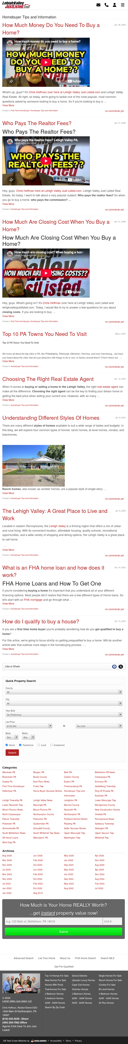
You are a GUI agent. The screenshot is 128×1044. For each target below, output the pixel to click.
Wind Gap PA (8, 842)
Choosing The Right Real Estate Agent (48, 378)
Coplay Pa (7, 781)
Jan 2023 (7, 888)
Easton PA (69, 781)
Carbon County (71, 776)
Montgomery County (105, 804)
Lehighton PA (70, 800)
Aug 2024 (99, 878)
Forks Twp (38, 786)
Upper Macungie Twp (74, 832)
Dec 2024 (99, 874)
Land (43, 745)
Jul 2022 (99, 888)
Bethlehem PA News (105, 772)
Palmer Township (10, 818)
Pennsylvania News (104, 818)
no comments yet (114, 111)
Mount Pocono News (12, 809)
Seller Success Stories (75, 828)
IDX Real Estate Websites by (16, 1040)
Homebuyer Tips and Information (44, 110)
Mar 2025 (7, 874)
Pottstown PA (8, 823)
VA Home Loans (10, 837)
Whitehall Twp (102, 837)
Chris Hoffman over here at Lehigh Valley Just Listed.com (64, 92)
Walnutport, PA (40, 837)
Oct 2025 (37, 864)
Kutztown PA (101, 795)
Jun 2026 (37, 855)
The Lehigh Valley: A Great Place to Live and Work (54, 514)
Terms (68, 1040)
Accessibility (56, 1040)
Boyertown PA (9, 776)
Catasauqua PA (102, 776)
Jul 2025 (6, 869)
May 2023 (69, 883)
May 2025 (69, 869)
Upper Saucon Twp (104, 832)
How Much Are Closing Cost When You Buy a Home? (56, 225)
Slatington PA (101, 828)
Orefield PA (100, 814)
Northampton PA (72, 814)
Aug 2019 (38, 892)
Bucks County (40, 776)
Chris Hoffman (52, 303)
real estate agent (107, 387)
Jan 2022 (7, 892)
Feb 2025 (38, 874)
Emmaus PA (101, 781)
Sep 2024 (69, 878)
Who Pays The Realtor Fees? (36, 123)
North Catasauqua (11, 814)
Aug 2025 (99, 864)
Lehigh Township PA (12, 800)
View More (8, 105)
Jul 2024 (6, 883)
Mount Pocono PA (42, 809)
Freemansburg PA (73, 786)
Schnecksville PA (10, 828)
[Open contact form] (98, 4)
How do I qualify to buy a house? (40, 621)
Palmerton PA (40, 818)
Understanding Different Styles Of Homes (50, 417)
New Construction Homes (107, 809)
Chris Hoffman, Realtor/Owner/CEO (19, 1007)
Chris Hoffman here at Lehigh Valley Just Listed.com (48, 191)
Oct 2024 (37, 878)
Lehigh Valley (57, 526)
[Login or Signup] (114, 4)
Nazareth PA (70, 809)
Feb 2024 (38, 883)
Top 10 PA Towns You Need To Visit (44, 333)
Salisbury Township (104, 823)
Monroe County (71, 804)
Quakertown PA (41, 823)
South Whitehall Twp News (46, 832)
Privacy (78, 1040)
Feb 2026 (38, 860)
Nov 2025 (7, 864)
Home (12, 745)
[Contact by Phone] (106, 4)
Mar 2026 (7, 860)
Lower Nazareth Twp (12, 804)
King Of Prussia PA (104, 790)
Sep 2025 (69, 864)
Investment (59, 745)
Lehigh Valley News (42, 800)
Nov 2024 (7, 878)
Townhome (27, 745)
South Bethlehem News (13, 832)
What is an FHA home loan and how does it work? (53, 571)
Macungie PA (39, 804)
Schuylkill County (41, 828)
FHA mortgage (33, 599)
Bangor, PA (38, 772)
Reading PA (70, 823)
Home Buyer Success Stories (47, 790)
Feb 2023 (99, 883)
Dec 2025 (99, 860)
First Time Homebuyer (20, 110)
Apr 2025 (99, 869)
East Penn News (41, 781)
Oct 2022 (37, 888)
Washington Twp (72, 837)
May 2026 (69, 855)
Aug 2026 (7, 855)
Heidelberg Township (105, 786)
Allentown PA (8, 772)
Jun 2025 (37, 869)
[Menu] (122, 4)
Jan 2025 (68, 874)
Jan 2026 (68, 860)
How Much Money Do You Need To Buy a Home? (51, 28)
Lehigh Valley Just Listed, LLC (17, 1001)
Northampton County (43, 814)
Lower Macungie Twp (105, 800)
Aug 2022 (69, 888)
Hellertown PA (9, 790)
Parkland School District (75, 818)
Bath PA (68, 772)
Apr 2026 (99, 855)
